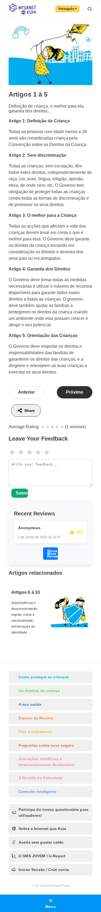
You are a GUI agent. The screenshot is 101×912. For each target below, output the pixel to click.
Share (29, 410)
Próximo (74, 392)
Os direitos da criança (39, 690)
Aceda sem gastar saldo (41, 842)
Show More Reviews (52, 553)
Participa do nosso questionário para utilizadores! (53, 812)
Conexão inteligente (38, 791)
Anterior (26, 392)
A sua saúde (30, 704)
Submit (22, 493)
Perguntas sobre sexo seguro (46, 745)
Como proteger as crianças (44, 677)
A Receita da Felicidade (40, 778)
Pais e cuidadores (35, 732)
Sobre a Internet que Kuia (43, 828)
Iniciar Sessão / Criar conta (44, 869)
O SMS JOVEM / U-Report (42, 856)
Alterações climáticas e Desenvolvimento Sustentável (47, 762)
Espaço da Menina (36, 718)
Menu (50, 906)
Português (66, 9)
